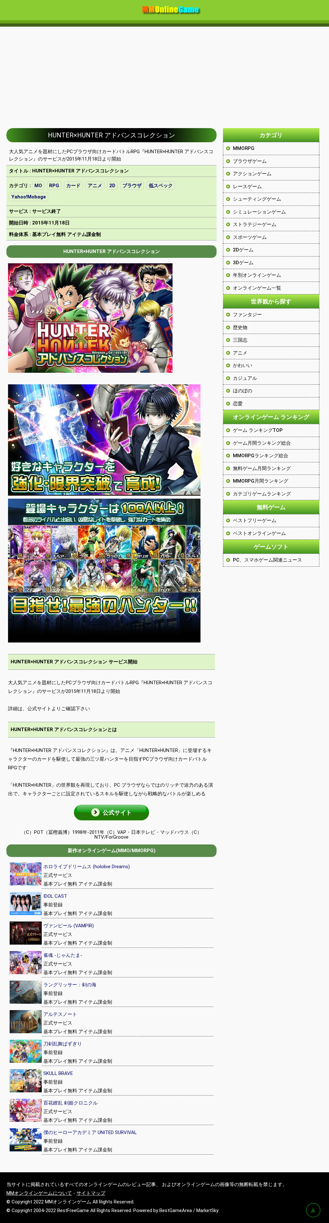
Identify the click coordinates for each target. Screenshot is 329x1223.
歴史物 (240, 327)
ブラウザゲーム (250, 161)
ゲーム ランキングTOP (258, 430)
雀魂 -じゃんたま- (62, 955)
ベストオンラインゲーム (259, 533)
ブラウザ (132, 185)
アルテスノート (60, 1014)
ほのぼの (242, 391)
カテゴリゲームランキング (262, 494)
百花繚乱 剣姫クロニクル (70, 1103)
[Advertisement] (164, 74)
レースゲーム (247, 186)
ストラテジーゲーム (254, 224)
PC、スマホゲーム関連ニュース (267, 560)
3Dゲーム (243, 263)
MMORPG (243, 148)
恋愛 (238, 403)
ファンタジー (247, 315)
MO (38, 185)
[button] (111, 812)
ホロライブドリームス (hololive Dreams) (86, 866)
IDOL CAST (55, 896)
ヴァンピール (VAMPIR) (68, 926)
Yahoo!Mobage (28, 197)
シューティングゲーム (257, 199)
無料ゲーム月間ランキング (262, 468)
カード (73, 185)
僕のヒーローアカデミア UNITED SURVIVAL (90, 1132)
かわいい (242, 365)
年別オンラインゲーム (257, 275)
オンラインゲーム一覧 (257, 288)
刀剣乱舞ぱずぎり (62, 1044)
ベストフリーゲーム (254, 520)
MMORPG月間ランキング (260, 481)
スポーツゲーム (250, 237)
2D (112, 185)
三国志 (240, 340)
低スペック (161, 185)
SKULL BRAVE (58, 1073)
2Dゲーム (243, 250)
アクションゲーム (252, 174)
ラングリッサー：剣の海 (69, 985)
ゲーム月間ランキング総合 (262, 443)
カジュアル (245, 378)
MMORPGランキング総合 (260, 456)
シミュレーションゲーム (259, 212)
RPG (54, 185)
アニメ (95, 185)
